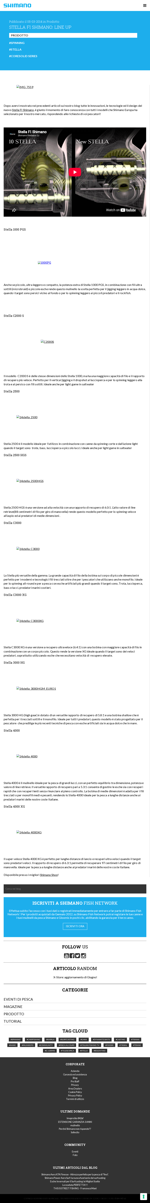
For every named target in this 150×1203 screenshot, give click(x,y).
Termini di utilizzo (75, 1099)
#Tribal (123, 1045)
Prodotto (19, 35)
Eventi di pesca (18, 999)
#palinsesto (27, 1045)
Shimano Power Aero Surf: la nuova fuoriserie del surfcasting (75, 1177)
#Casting (120, 1039)
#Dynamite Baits (101, 1039)
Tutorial (13, 1021)
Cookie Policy (75, 1092)
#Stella (15, 49)
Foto (75, 1155)
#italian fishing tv (89, 1045)
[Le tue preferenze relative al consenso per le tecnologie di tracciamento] (143, 1196)
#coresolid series (23, 56)
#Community (46, 1045)
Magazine (13, 1006)
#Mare (12, 1045)
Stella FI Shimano (23, 110)
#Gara (83, 1039)
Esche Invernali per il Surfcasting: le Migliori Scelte (75, 1181)
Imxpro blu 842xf (75, 1118)
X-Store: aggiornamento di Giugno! (75, 977)
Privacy (75, 1084)
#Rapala (50, 1039)
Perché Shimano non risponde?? (75, 1128)
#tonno (137, 1045)
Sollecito (75, 1132)
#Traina (135, 1039)
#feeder (109, 1045)
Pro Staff (75, 1081)
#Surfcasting (67, 1039)
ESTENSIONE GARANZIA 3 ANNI (75, 1121)
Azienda (75, 1070)
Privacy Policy (75, 1095)
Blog (75, 1077)
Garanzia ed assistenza (75, 1074)
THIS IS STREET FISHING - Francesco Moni (75, 1188)
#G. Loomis (50, 1051)
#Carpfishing (33, 1039)
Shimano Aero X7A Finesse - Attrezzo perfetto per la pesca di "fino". (75, 1174)
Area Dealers (75, 1088)
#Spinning (17, 42)
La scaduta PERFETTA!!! (75, 1184)
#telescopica (67, 1051)
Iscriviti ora (75, 926)
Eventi (75, 1151)
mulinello (75, 1125)
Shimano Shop (49, 874)
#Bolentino (99, 1051)
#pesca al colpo (66, 1045)
